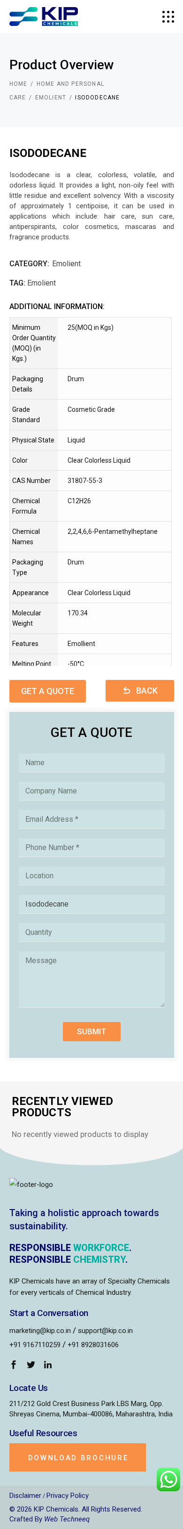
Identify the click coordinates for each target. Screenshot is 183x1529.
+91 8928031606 (93, 1345)
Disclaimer (25, 1495)
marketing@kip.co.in (40, 1330)
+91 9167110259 (35, 1345)
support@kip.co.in (105, 1330)
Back (147, 690)
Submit (92, 1031)
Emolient (66, 263)
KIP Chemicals (56, 1509)
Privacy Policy (67, 1495)
